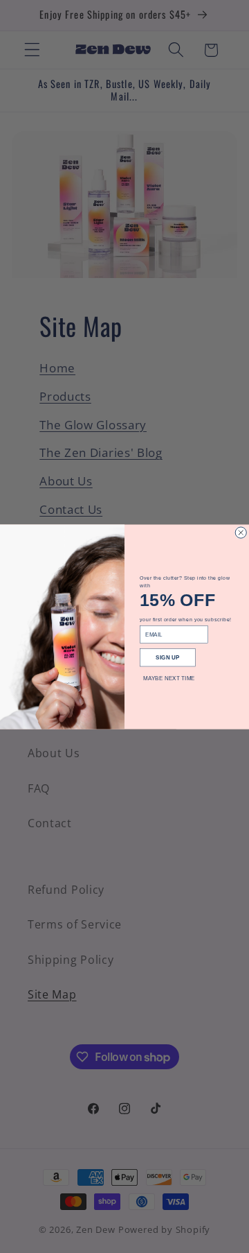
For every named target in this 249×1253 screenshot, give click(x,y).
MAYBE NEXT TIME (169, 678)
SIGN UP (167, 657)
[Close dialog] (240, 532)
